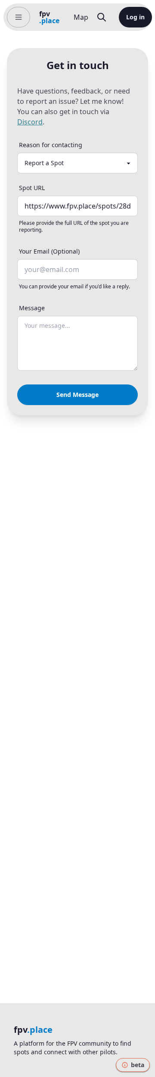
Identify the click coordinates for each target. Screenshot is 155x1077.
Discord (30, 122)
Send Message (77, 394)
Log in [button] (135, 17)
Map (81, 17)
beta (137, 1065)
